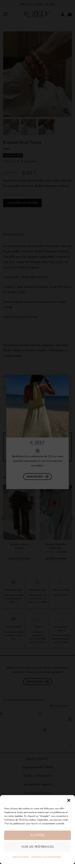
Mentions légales (20, 856)
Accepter (37, 835)
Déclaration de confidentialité (46, 856)
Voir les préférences (37, 847)
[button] (69, 800)
